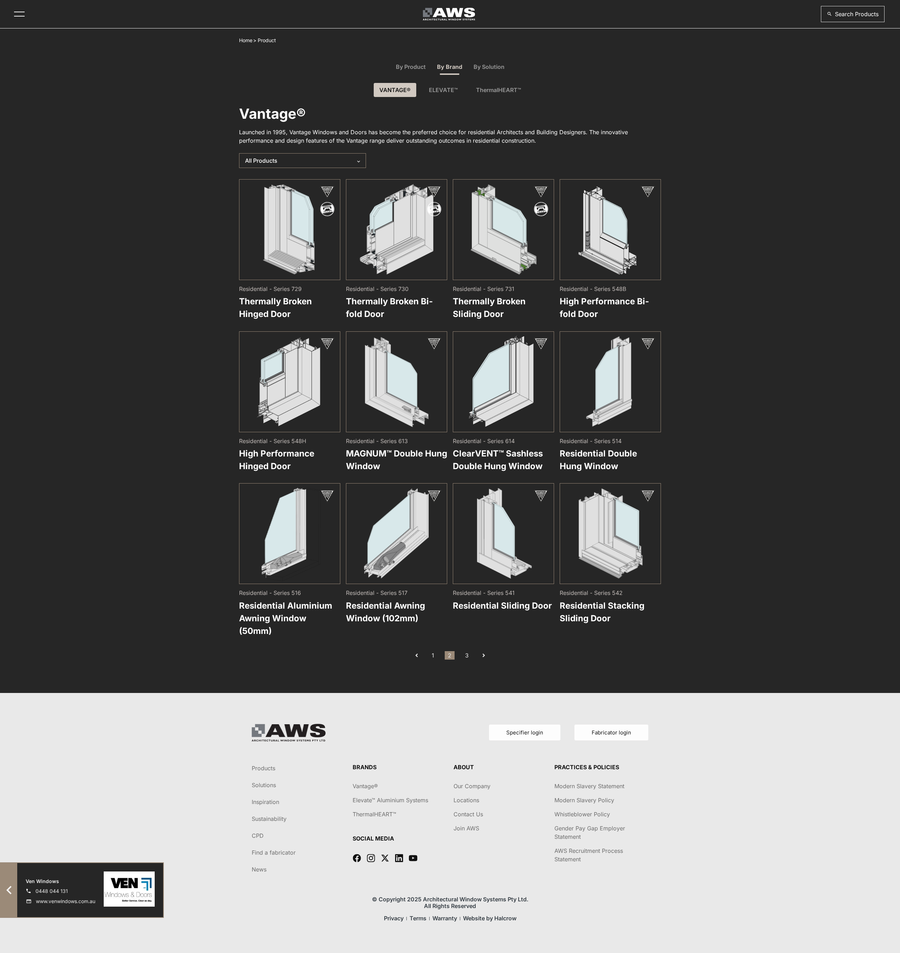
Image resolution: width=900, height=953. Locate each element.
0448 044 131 (52, 891)
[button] (853, 14)
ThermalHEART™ (498, 89)
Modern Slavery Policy (584, 800)
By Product (411, 66)
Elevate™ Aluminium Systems (390, 800)
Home (245, 40)
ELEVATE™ (443, 89)
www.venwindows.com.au (65, 901)
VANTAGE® (395, 89)
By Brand (449, 66)
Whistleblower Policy (582, 814)
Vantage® (365, 786)
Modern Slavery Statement (589, 786)
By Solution (489, 66)
